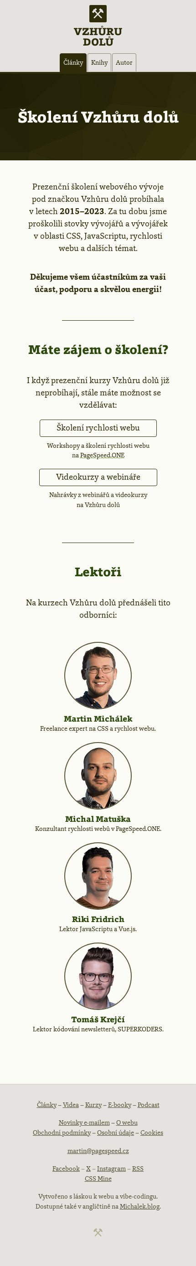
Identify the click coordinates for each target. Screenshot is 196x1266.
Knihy (99, 62)
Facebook (66, 1168)
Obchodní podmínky (62, 1132)
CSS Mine (98, 1178)
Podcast (149, 1105)
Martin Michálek (98, 718)
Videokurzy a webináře (98, 477)
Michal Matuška (98, 819)
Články (73, 62)
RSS (138, 1168)
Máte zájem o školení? (98, 349)
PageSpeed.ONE (102, 455)
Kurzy (93, 1105)
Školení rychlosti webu (98, 427)
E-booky (119, 1105)
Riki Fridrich (98, 919)
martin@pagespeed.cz (98, 1151)
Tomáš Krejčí (98, 1019)
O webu (127, 1122)
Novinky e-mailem (84, 1122)
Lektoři (98, 572)
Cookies (151, 1132)
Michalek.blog (140, 1206)
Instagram (111, 1168)
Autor (124, 62)
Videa (71, 1105)
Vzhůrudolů (98, 36)
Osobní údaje (115, 1132)
